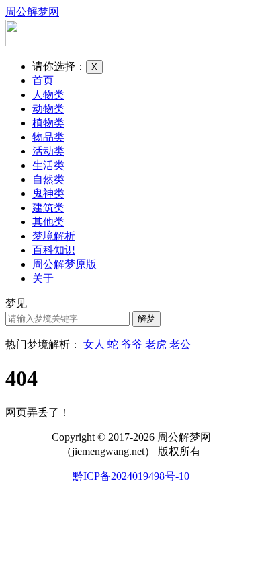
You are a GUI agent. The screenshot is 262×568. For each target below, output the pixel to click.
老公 (180, 344)
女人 (94, 344)
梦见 (16, 303)
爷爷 (131, 344)
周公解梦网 (32, 11)
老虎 (156, 344)
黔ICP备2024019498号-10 (131, 476)
